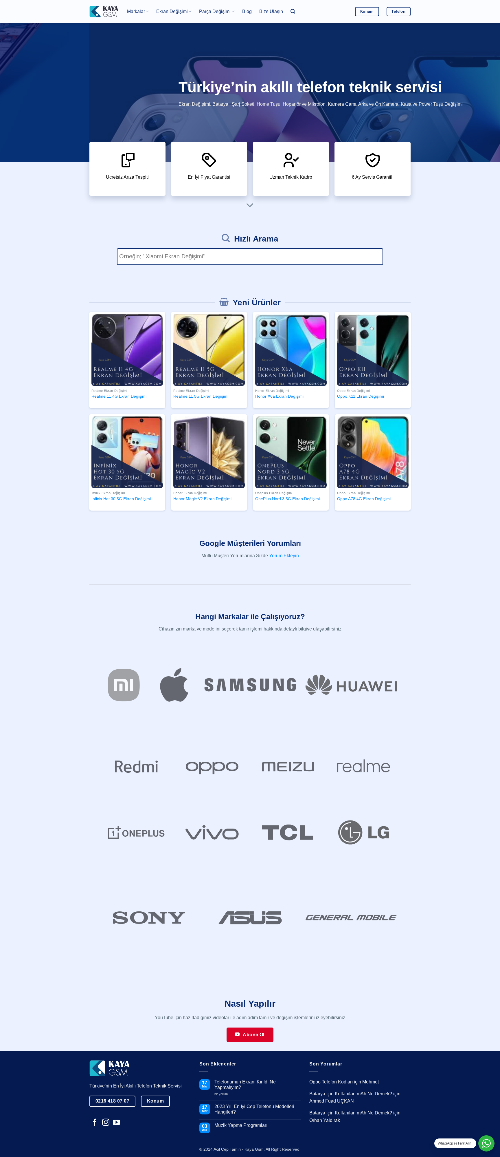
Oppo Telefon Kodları (331, 1081)
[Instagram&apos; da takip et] (105, 1123)
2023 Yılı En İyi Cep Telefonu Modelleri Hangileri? (254, 1109)
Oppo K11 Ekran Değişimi (360, 396)
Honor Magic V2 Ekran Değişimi (202, 498)
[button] (293, 11)
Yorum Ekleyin (284, 555)
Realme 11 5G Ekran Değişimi (200, 396)
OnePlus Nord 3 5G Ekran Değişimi (287, 498)
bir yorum (223, 1094)
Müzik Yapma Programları (240, 1125)
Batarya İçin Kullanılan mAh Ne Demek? (350, 1093)
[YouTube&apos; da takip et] (116, 1123)
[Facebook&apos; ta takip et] (94, 1123)
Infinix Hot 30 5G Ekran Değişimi (121, 498)
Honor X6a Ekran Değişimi (279, 396)
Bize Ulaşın (271, 11)
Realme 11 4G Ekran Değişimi (118, 396)
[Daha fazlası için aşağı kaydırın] (250, 205)
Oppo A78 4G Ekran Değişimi (364, 498)
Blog (247, 11)
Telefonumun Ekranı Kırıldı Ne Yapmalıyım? (245, 1084)
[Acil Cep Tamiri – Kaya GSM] (103, 11)
